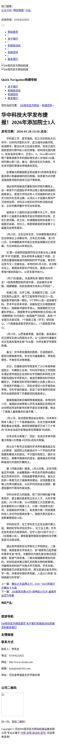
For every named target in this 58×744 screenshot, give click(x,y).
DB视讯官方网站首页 (13, 623)
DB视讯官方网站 (29, 105)
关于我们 (13, 38)
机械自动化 (14, 45)
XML (28, 10)
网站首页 (13, 32)
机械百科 (13, 52)
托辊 (23, 733)
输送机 (36, 733)
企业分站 (6, 10)
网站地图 (18, 10)
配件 (43, 733)
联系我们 (13, 59)
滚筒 (29, 733)
